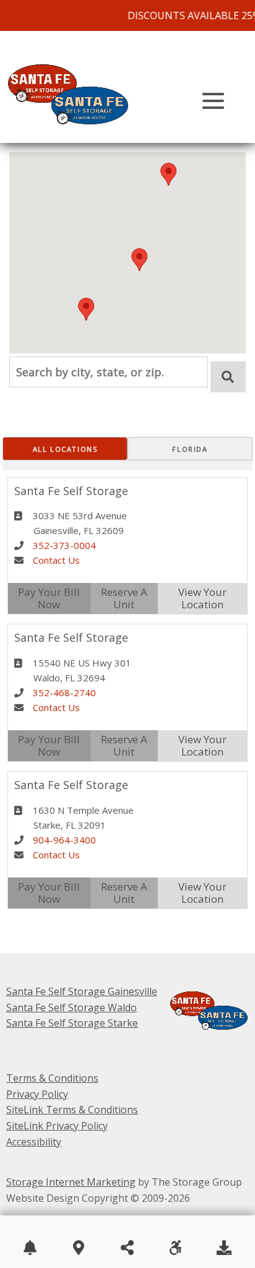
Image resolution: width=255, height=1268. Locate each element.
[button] (86, 309)
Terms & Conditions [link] (52, 1078)
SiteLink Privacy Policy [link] (57, 1125)
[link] (74, 135)
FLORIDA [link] (189, 449)
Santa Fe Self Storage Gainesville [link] (81, 991)
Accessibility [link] (33, 1142)
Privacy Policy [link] (37, 1094)
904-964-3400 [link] (64, 840)
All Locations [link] (65, 449)
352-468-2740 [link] (64, 692)
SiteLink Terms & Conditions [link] (72, 1109)
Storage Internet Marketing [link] (71, 1182)
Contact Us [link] (56, 560)
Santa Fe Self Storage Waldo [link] (71, 1007)
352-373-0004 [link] (64, 545)
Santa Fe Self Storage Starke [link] (72, 1023)
